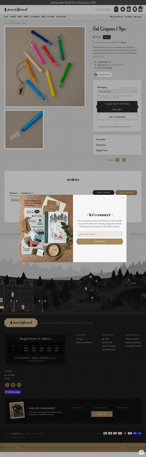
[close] (123, 198)
